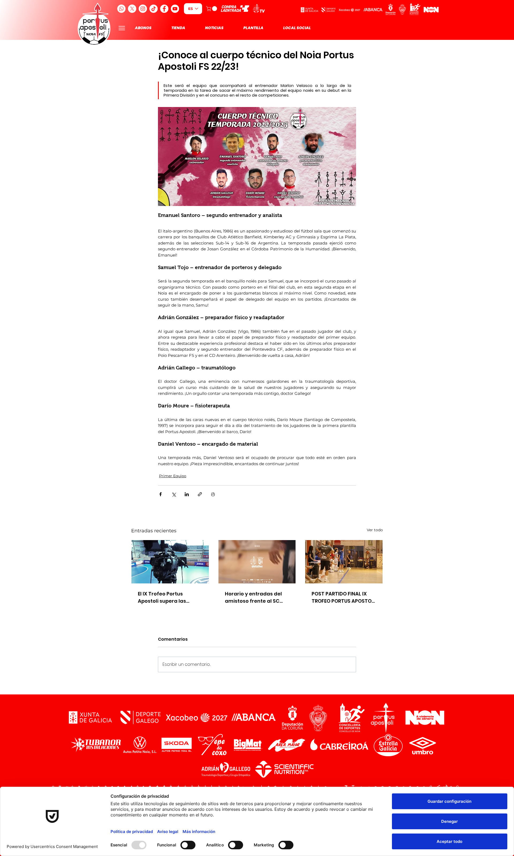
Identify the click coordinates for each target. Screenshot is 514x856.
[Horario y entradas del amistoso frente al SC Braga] (257, 561)
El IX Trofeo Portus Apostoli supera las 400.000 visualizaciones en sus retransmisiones (167, 597)
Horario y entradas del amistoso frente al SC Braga (253, 597)
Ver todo (375, 530)
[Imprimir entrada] (213, 494)
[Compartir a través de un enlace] (199, 494)
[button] (212, 8)
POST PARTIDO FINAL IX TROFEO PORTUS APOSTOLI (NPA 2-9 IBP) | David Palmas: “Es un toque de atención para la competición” (343, 597)
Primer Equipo (172, 475)
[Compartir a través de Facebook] (160, 494)
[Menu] (122, 28)
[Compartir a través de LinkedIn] (186, 494)
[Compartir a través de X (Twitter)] (173, 494)
